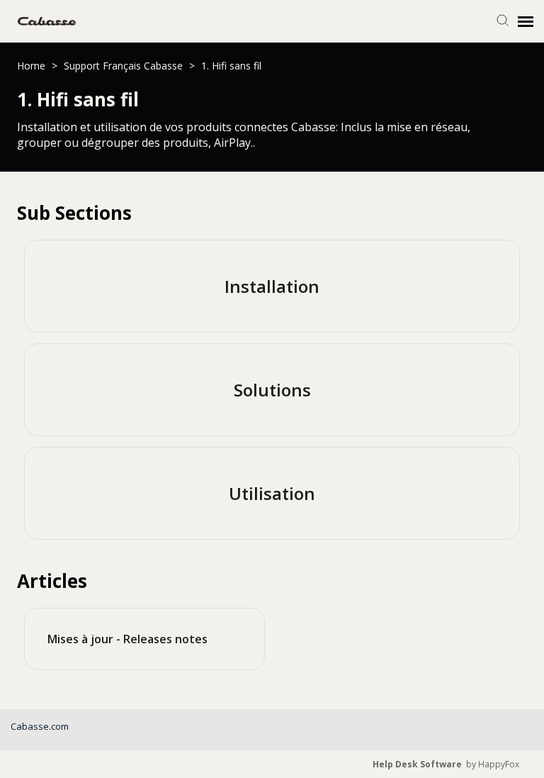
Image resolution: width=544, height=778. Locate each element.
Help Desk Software (417, 764)
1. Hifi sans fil (231, 65)
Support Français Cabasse (125, 65)
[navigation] (525, 21)
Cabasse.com (40, 726)
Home (32, 65)
